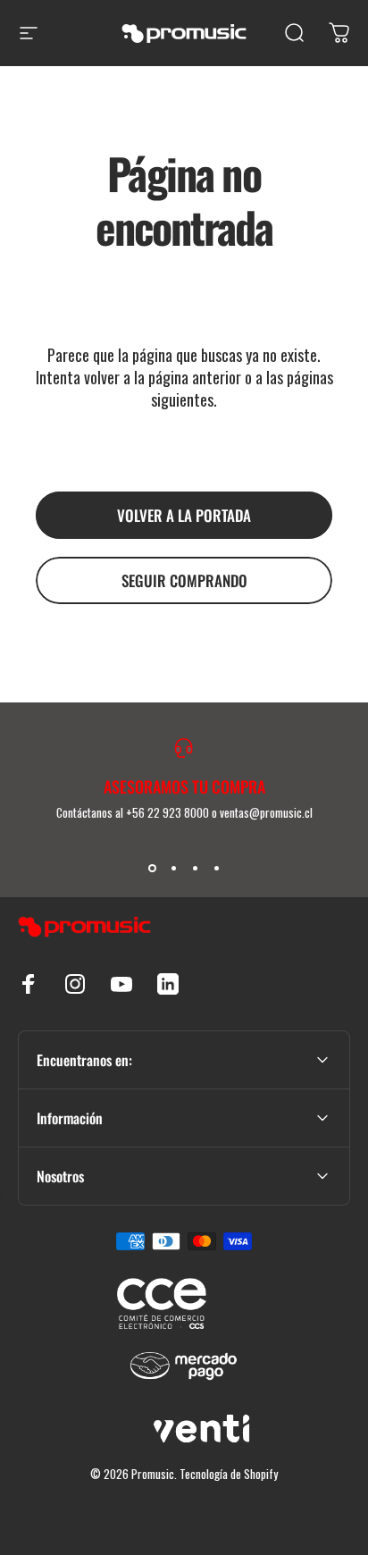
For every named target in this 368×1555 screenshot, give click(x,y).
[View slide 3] (194, 867)
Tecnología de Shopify (229, 1474)
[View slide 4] (216, 867)
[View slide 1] (152, 867)
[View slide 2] (173, 867)
